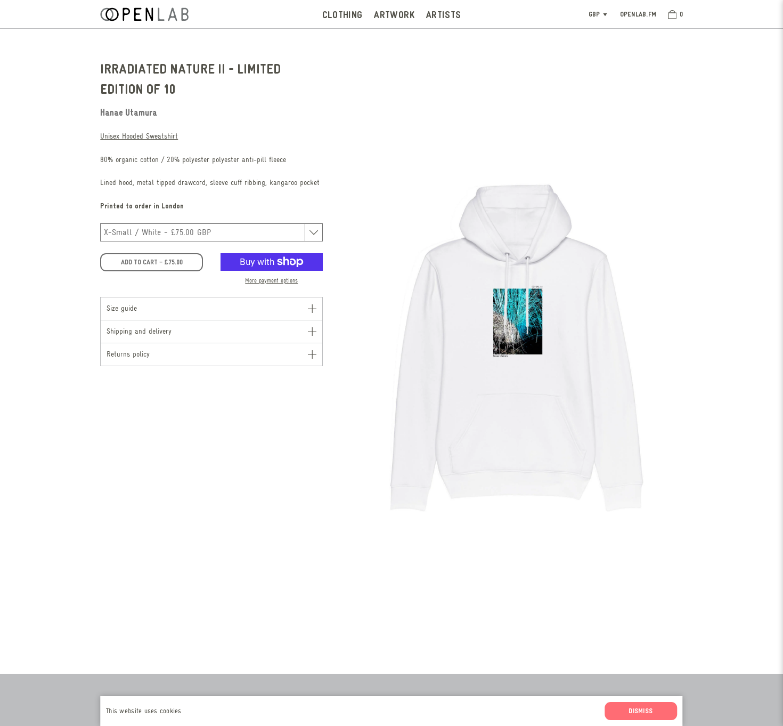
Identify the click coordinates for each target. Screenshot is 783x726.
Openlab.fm (638, 14)
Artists (443, 14)
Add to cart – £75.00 (152, 261)
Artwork (394, 14)
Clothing (342, 14)
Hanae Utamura (128, 112)
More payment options (271, 280)
